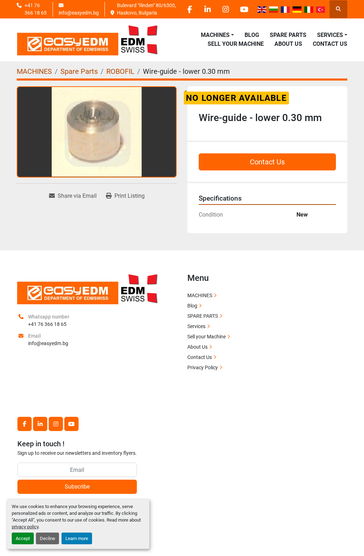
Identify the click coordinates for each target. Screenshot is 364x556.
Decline (47, 538)
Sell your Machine (236, 43)
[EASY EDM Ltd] (88, 288)
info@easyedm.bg (79, 13)
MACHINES (215, 35)
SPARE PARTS (288, 35)
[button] (217, 35)
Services (196, 326)
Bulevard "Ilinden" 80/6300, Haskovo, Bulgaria (147, 8)
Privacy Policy (202, 367)
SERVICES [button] (330, 35)
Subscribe (77, 486)
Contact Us (330, 43)
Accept (23, 538)
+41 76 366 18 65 (36, 8)
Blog (252, 35)
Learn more (76, 538)
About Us (288, 43)
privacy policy (25, 526)
